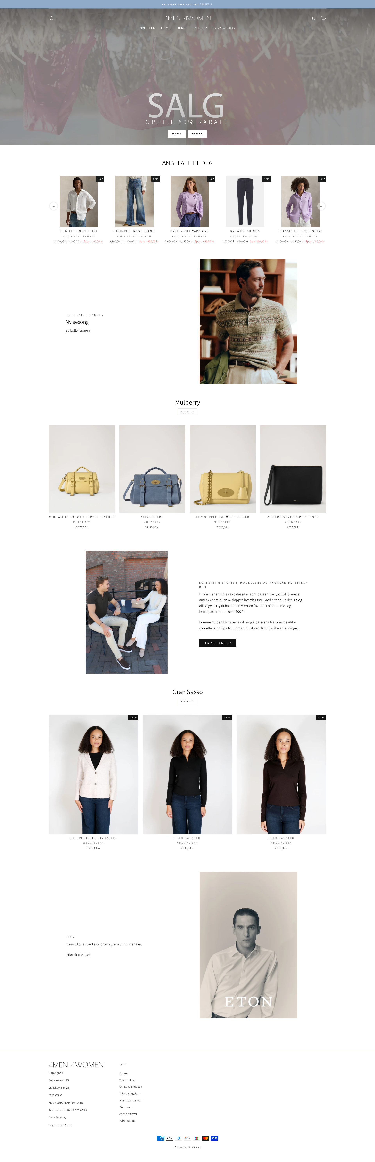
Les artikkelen (217, 643)
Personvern (126, 1107)
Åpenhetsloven (128, 1114)
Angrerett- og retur (131, 1100)
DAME (166, 27)
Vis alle (187, 411)
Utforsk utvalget (77, 954)
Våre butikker (127, 1080)
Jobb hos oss (127, 1120)
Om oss (124, 1073)
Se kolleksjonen (77, 330)
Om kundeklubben (130, 1086)
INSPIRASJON (224, 27)
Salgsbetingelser (129, 1093)
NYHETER (147, 27)
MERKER (200, 27)
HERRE (182, 27)
